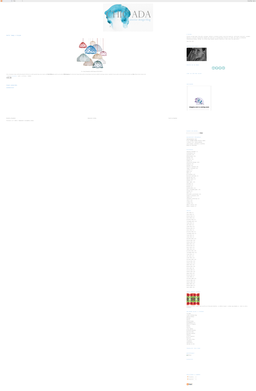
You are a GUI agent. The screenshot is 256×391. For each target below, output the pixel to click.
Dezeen (188, 325)
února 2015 (189, 214)
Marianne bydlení (191, 333)
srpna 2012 (189, 236)
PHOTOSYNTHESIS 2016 (192, 139)
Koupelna (189, 163)
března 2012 (189, 245)
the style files (191, 339)
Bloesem (188, 318)
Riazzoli (189, 337)
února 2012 (189, 247)
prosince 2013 (190, 219)
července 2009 (190, 278)
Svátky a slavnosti (191, 195)
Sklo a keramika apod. (192, 189)
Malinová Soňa (190, 331)
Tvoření (29, 76)
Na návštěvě (189, 174)
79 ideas (189, 313)
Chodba (188, 160)
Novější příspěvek (10, 118)
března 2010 (189, 275)
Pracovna (189, 185)
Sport (188, 192)
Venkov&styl (189, 342)
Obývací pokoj (190, 178)
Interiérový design (191, 162)
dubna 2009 (189, 283)
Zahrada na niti (191, 343)
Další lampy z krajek (13, 35)
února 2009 (189, 287)
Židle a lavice (190, 206)
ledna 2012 (189, 249)
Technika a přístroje (192, 198)
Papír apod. (189, 182)
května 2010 (189, 271)
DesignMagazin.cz (191, 322)
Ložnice (188, 169)
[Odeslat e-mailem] (7, 77)
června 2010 (189, 269)
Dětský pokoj (190, 156)
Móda (188, 172)
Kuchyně (188, 165)
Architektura (190, 153)
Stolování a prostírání (192, 194)
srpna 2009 (189, 276)
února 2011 (189, 268)
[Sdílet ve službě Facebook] (10, 77)
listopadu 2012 (190, 233)
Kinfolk (188, 327)
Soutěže (188, 191)
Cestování (189, 154)
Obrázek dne (189, 177)
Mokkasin (189, 334)
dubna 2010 (189, 273)
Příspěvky (190, 376)
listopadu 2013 (190, 221)
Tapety (188, 197)
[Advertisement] (193, 120)
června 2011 (189, 261)
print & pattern (191, 336)
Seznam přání (190, 188)
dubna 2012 (189, 243)
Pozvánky (189, 183)
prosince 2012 (190, 231)
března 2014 (189, 216)
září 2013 (189, 224)
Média (188, 171)
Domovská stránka (92, 118)
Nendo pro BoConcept (192, 145)
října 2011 (189, 254)
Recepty (188, 186)
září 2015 (189, 212)
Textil (188, 200)
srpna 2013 (189, 226)
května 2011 (189, 262)
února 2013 (189, 230)
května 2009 (189, 282)
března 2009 (189, 285)
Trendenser (189, 340)
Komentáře (190, 379)
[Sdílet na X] (9, 77)
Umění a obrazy (190, 204)
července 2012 (190, 238)
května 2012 (189, 242)
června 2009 (189, 280)
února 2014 (189, 217)
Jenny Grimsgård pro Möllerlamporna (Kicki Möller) (92, 71)
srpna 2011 (189, 257)
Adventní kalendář (191, 151)
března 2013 (189, 228)
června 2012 (189, 240)
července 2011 (190, 259)
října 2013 (189, 223)
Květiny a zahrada (191, 166)
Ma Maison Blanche (191, 330)
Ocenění (188, 180)
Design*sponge (190, 321)
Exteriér (189, 159)
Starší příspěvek (173, 118)
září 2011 (189, 256)
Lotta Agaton (190, 328)
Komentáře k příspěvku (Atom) (26, 120)
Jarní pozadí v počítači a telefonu (196, 143)
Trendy (188, 201)
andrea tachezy (190, 316)
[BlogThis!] (8, 77)
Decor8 (188, 319)
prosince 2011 (190, 250)
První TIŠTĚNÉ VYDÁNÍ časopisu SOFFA (196, 140)
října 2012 (189, 235)
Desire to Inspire (191, 324)
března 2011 (189, 266)
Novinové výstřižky (191, 175)
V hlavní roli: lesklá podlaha (194, 142)
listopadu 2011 (190, 252)
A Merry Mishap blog (192, 315)
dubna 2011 (189, 264)
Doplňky (188, 157)
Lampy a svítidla (22, 76)
